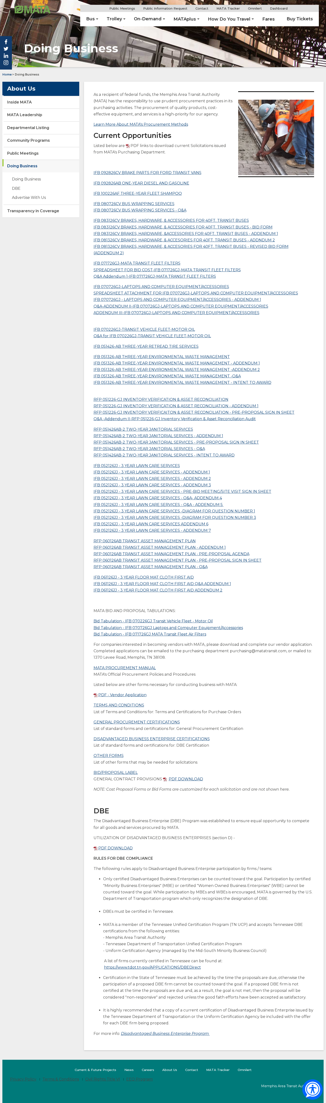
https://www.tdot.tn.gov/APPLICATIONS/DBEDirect (152, 967)
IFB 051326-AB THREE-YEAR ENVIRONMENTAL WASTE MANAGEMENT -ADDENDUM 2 (177, 369)
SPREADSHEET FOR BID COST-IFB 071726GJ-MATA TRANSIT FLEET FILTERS (167, 270)
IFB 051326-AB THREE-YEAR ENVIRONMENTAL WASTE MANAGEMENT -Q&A (167, 376)
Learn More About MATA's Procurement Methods (141, 124)
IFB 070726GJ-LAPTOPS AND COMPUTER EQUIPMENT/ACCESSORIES (161, 286)
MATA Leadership (24, 115)
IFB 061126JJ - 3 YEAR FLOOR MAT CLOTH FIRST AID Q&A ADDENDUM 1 (162, 583)
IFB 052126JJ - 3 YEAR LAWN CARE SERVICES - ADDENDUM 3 (152, 485)
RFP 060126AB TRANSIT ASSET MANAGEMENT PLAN (145, 541)
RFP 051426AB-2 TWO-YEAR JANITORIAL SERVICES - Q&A (149, 448)
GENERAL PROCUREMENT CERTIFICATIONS (137, 722)
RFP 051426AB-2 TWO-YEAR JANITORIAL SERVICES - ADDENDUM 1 (158, 436)
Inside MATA (19, 102)
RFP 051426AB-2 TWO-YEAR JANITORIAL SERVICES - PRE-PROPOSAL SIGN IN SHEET (176, 442)
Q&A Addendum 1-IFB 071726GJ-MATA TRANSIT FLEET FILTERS (155, 276)
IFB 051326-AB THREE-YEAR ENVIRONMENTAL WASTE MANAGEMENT (162, 356)
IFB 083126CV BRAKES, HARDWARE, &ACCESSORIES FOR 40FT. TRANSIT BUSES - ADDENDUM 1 (186, 233)
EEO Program (139, 1079)
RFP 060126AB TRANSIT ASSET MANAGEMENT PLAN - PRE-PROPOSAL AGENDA (171, 554)
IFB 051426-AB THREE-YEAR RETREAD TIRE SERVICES (146, 346)
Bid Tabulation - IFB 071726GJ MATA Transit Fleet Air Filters (150, 634)
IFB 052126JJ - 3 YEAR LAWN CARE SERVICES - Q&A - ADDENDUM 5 (159, 504)
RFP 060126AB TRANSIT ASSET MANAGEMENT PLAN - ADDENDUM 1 (160, 547)
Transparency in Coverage (33, 211)
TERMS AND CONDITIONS (119, 705)
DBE (16, 188)
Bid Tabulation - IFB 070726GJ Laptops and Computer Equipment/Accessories (168, 627)
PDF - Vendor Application (122, 695)
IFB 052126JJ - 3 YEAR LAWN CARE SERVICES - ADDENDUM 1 (152, 472)
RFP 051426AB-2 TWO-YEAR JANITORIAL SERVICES (143, 429)
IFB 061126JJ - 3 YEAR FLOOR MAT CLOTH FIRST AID (144, 577)
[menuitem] (90, 19)
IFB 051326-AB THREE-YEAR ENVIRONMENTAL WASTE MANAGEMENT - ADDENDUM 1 (177, 363)
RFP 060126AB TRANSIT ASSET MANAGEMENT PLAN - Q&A (151, 567)
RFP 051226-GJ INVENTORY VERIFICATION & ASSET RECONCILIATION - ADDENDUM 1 (176, 406)
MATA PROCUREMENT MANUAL (125, 668)
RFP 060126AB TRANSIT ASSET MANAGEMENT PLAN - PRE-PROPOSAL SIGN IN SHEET (178, 560)
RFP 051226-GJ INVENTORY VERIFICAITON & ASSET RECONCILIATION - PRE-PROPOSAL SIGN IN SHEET (194, 412)
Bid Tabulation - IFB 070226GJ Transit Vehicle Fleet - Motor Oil (153, 621)
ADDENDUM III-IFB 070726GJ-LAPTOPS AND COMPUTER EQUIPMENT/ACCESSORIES (176, 312)
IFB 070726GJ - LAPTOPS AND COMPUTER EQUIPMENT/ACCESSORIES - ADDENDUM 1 (177, 299)
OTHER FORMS (109, 755)
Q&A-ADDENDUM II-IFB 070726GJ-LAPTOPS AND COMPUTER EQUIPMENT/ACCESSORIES (181, 306)
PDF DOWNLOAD (186, 779)
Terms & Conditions (60, 1079)
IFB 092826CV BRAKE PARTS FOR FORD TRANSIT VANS (147, 172)
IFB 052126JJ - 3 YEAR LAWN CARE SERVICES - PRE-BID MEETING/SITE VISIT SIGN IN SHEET (182, 491)
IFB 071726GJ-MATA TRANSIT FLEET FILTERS (137, 263)
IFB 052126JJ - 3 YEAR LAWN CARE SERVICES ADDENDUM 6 (151, 524)
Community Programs (28, 140)
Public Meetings (122, 8)
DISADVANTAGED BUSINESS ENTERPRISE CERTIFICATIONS (152, 739)
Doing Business (22, 166)
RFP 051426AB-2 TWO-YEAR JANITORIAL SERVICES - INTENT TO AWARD (164, 455)
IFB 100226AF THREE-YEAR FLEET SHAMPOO (138, 193)
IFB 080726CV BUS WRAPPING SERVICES (134, 203)
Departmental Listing (28, 127)
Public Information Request (165, 8)
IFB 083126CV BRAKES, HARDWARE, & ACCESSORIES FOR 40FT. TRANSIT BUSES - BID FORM (183, 227)
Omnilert (256, 8)
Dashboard (280, 8)
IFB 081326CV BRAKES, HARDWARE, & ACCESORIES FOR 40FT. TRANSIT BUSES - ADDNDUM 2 (184, 240)
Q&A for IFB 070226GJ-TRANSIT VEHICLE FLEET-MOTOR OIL (152, 336)
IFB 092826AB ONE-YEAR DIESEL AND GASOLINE (141, 183)
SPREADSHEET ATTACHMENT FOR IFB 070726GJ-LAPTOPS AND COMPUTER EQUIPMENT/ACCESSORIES (196, 293)
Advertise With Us (29, 197)
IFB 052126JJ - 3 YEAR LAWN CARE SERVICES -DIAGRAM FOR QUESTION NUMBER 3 (175, 517)
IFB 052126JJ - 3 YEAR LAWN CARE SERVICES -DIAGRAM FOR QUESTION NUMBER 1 (174, 511)
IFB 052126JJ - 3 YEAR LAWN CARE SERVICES (137, 465)
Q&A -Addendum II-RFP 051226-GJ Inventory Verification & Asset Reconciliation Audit (175, 419)
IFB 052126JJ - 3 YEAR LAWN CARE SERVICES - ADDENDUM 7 (152, 530)
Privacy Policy (23, 1079)
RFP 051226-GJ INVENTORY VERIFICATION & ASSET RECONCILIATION (161, 399)
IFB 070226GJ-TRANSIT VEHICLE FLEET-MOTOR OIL (144, 329)
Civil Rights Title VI (102, 1079)
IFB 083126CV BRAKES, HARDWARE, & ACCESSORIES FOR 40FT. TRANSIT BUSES (171, 220)
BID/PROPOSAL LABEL (116, 772)
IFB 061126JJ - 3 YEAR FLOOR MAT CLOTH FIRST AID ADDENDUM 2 (158, 590)
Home (7, 74)
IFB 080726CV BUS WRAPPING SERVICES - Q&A (140, 210)
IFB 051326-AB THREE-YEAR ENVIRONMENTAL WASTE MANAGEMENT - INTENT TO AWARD (182, 382)
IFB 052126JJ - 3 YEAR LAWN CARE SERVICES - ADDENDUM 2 (152, 478)
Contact (201, 8)
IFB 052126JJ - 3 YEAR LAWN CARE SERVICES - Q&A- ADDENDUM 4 (158, 498)
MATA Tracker (228, 8)
